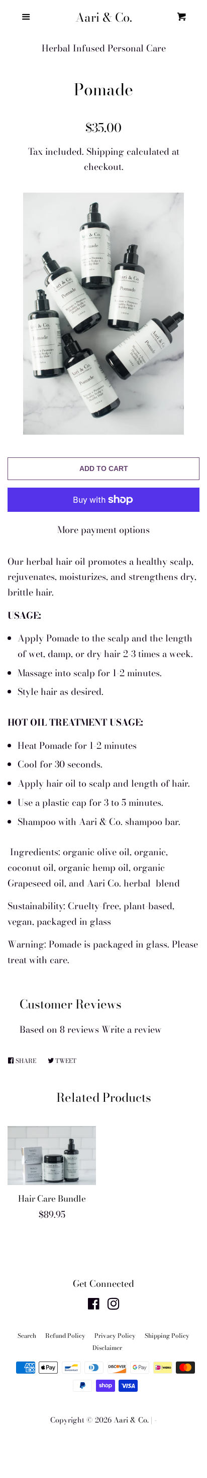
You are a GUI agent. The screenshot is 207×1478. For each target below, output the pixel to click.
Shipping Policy (167, 1335)
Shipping (105, 151)
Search (27, 1335)
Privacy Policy (115, 1335)
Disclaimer (107, 1347)
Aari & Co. (103, 18)
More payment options (103, 530)
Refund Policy (65, 1335)
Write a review (131, 1029)
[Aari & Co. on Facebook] (93, 1305)
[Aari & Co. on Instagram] (114, 1305)
